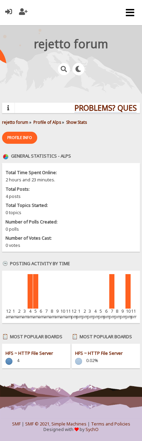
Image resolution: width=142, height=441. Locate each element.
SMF (16, 424)
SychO (92, 429)
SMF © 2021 (37, 424)
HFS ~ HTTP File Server (29, 353)
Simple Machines (69, 424)
